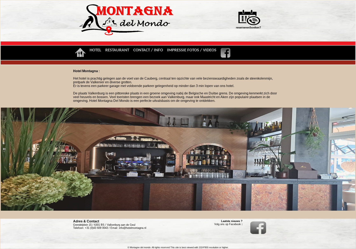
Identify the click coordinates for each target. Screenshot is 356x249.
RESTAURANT (117, 50)
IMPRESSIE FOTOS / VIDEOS (191, 50)
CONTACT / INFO (148, 50)
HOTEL (95, 50)
